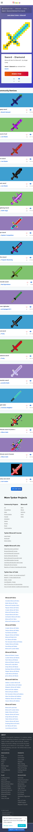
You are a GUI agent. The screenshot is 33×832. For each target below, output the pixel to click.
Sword (6, 69)
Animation (6, 519)
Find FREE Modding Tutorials (11, 560)
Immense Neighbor (6, 407)
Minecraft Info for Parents (10, 565)
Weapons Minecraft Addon (12, 687)
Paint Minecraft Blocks (11, 660)
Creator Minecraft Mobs (12, 628)
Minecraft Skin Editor (7, 784)
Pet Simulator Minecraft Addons (14, 694)
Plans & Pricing (22, 768)
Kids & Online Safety (7, 815)
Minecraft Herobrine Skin (12, 621)
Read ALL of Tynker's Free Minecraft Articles (15, 567)
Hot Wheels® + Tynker (10, 582)
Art (5, 507)
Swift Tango (4, 210)
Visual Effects (7, 510)
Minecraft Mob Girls (11, 637)
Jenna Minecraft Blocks (11, 676)
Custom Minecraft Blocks (12, 657)
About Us (4, 757)
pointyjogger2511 (6, 309)
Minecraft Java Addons (11, 692)
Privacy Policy (6, 814)
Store (2, 772)
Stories (6, 523)
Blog (2, 755)
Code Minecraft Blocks (11, 673)
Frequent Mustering (7, 260)
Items (25, 8)
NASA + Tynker (8, 580)
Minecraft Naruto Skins (11, 612)
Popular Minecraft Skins (12, 608)
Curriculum (21, 757)
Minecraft (18, 8)
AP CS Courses (22, 790)
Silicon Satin (4, 432)
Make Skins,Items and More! (11, 549)
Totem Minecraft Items (11, 719)
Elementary (21, 784)
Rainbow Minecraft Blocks (12, 669)
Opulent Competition (7, 235)
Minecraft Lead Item (11, 707)
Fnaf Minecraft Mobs (11, 632)
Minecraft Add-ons (6, 790)
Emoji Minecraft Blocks (11, 667)
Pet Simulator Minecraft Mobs (13, 642)
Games (6, 521)
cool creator (4, 481)
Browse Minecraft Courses (10, 551)
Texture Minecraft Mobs (12, 630)
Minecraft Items (5, 792)
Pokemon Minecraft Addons (13, 698)
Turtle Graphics (8, 528)
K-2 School (21, 792)
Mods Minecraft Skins (11, 603)
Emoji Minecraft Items (11, 717)
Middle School (22, 786)
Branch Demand (5, 112)
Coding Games (5, 778)
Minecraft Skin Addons (11, 689)
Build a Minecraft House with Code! (13, 558)
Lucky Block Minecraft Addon (13, 685)
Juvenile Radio (5, 383)
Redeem (20, 762)
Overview (20, 755)
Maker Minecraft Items (11, 712)
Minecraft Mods (5, 794)
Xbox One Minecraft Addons (13, 696)
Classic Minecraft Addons (12, 701)
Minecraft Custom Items (12, 710)
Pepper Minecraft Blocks (12, 671)
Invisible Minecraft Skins (12, 601)
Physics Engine (8, 514)
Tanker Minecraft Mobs (11, 644)
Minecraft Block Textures (12, 662)
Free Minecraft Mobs (11, 646)
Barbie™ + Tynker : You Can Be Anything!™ (14, 575)
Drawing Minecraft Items (12, 723)
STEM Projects (22, 802)
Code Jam (4, 796)
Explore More (16, 489)
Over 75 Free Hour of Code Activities (13, 584)
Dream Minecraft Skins (11, 614)
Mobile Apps (5, 766)
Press (2, 762)
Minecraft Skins (5, 782)
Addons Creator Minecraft (12, 682)
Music (5, 526)
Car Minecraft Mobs (11, 639)
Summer (20, 772)
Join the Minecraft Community (11, 553)
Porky (3, 334)
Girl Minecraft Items (11, 726)
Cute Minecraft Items (11, 728)
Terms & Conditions (7, 812)
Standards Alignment (24, 796)
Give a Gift (21, 760)
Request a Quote (22, 804)
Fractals (6, 516)
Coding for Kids (8, 8)
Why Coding (21, 764)
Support (3, 760)
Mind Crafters (7, 541)
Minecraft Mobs (5, 786)
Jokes (5, 512)
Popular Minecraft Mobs (12, 635)
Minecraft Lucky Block (11, 664)
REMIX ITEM (16, 74)
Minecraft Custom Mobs (12, 648)
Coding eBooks (5, 770)
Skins (22, 507)
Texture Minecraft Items (12, 721)
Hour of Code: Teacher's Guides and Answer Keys (16, 586)
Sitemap (3, 768)
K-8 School (21, 794)
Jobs (2, 764)
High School (21, 788)
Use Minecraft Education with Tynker (13, 562)
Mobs (22, 516)
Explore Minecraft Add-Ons (11, 555)
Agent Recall (7, 536)
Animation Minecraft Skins (12, 617)
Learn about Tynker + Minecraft (16, 15)
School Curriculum (23, 780)
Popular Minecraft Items (12, 714)
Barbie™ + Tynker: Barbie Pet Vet (12, 577)
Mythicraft (6, 538)
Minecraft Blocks (6, 788)
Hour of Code (5, 798)
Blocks (22, 510)
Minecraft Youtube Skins (12, 605)
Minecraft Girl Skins (10, 619)
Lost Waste (4, 137)
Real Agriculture (5, 284)
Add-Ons (23, 512)
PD (18, 798)
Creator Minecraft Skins (12, 610)
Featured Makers (23, 766)
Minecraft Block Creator (12, 655)
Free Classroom (22, 782)
